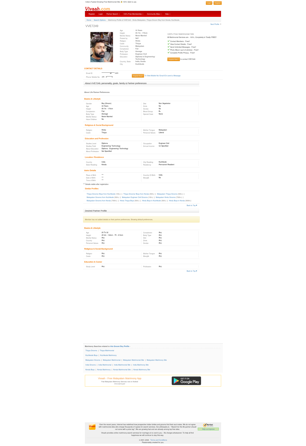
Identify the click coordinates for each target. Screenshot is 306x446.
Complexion (124, 49)
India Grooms (90, 365)
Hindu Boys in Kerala (177, 200)
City (121, 64)
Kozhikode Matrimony (108, 355)
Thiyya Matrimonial (107, 350)
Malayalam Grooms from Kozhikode (100, 197)
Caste (122, 43)
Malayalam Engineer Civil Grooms (135, 197)
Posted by (123, 38)
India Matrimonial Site (122, 365)
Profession (124, 54)
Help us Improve (208, 429)
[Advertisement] (211, 118)
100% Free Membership (132, 14)
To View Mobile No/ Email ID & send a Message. (163, 75)
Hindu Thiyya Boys (127, 200)
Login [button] (209, 3)
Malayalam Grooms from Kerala (99, 200)
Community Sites (153, 14)
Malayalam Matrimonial (111, 360)
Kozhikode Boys (91, 355)
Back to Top (191, 205)
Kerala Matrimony (104, 369)
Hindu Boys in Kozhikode (151, 200)
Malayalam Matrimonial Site (133, 360)
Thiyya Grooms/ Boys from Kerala (136, 194)
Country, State (125, 61)
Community (124, 46)
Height (122, 33)
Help (167, 14)
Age (121, 30)
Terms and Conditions (158, 440)
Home (89, 20)
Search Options (100, 20)
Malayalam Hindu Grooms (165, 197)
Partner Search (112, 14)
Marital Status (125, 35)
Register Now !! (174, 59)
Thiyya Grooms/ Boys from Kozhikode (101, 194)
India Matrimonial (104, 365)
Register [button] (217, 3)
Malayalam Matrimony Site (157, 360)
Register (92, 14)
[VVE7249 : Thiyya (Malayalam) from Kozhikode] (100, 47)
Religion (123, 41)
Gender (89, 103)
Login (101, 14)
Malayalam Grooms (92, 360)
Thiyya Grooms (91, 350)
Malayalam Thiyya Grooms (167, 194)
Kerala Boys (90, 369)
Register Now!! (138, 76)
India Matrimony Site (141, 365)
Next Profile (214, 24)
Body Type (124, 51)
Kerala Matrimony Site (141, 369)
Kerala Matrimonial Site (122, 369)
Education (123, 56)
